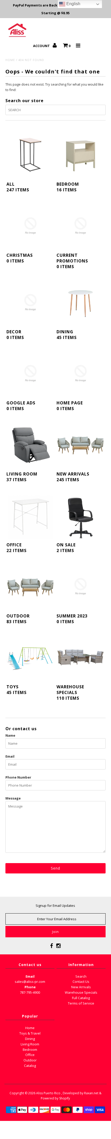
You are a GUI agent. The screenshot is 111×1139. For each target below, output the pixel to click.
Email (9, 756)
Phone (30, 987)
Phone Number (18, 777)
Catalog (30, 1065)
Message (13, 798)
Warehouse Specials (81, 992)
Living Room (30, 1044)
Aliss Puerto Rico (48, 1093)
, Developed (70, 1093)
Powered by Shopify (55, 1098)
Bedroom (30, 1049)
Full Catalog (81, 997)
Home (10, 60)
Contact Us (81, 981)
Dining (30, 1038)
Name (10, 735)
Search (80, 976)
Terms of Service (81, 1003)
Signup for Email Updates (55, 905)
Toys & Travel (30, 1033)
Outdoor (30, 1060)
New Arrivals (81, 987)
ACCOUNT (42, 45)
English (72, 4)
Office (30, 1054)
